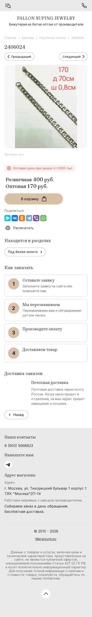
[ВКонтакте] (15, 218)
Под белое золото (53, 38)
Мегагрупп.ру (46, 539)
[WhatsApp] (43, 218)
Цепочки (28, 38)
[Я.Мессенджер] (7, 218)
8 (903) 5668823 (18, 445)
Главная (10, 38)
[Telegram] (29, 218)
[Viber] (36, 218)
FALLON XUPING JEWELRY (46, 18)
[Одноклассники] (22, 218)
